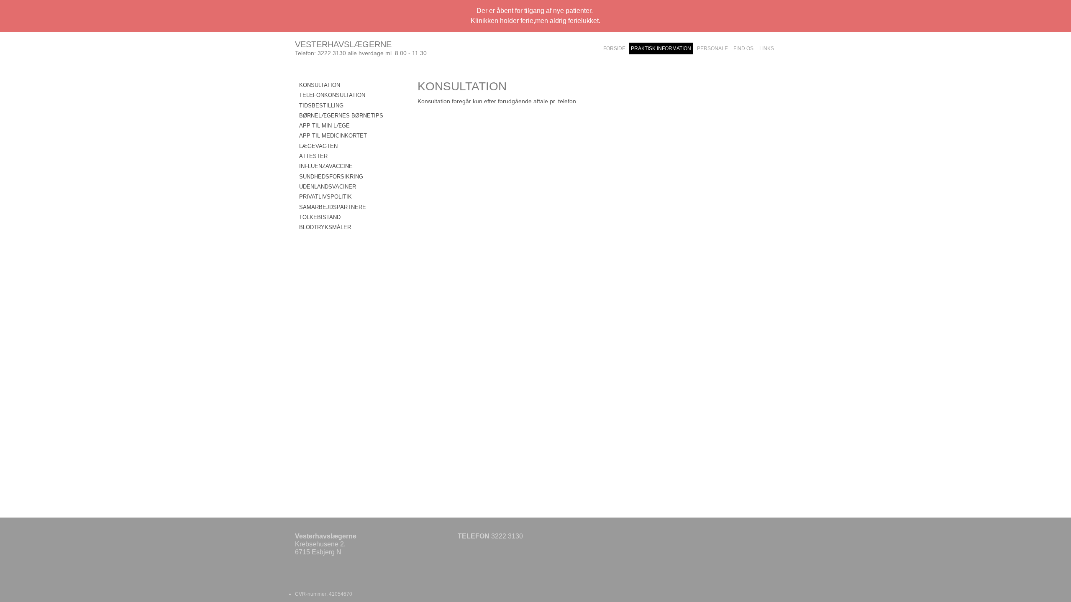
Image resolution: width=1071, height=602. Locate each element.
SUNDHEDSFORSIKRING (331, 176)
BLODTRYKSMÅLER (325, 227)
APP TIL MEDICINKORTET (333, 136)
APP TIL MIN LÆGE (324, 125)
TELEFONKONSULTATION (332, 95)
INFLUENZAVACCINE (326, 166)
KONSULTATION (319, 85)
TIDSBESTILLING (321, 105)
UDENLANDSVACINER (327, 187)
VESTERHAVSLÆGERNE (343, 44)
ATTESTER (313, 156)
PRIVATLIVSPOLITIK (325, 197)
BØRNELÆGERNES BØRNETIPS (341, 115)
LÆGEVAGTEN (318, 146)
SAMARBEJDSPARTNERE (332, 207)
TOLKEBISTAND (320, 217)
